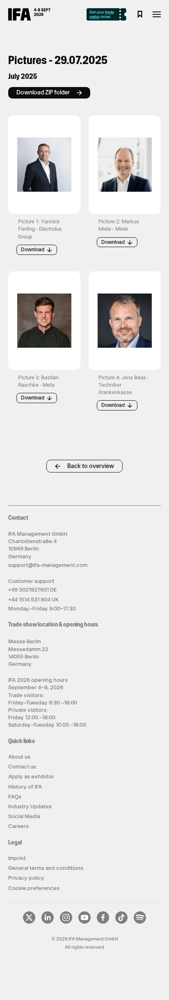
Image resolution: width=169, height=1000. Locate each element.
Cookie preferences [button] (33, 888)
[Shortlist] (139, 14)
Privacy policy (26, 878)
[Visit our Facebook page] (103, 922)
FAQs (14, 797)
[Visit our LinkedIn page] (47, 922)
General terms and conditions (45, 868)
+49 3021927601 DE (32, 590)
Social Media (24, 816)
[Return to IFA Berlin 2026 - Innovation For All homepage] (29, 18)
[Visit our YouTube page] (84, 922)
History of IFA (25, 787)
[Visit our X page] (29, 922)
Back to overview (90, 466)
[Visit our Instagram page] (66, 922)
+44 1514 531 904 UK (33, 599)
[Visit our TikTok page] (121, 922)
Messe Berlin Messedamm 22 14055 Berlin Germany (28, 652)
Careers (18, 826)
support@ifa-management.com (47, 565)
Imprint (17, 858)
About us (19, 757)
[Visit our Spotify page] (140, 922)
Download (32, 249)
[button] (44, 164)
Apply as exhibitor (31, 776)
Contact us (22, 767)
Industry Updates (30, 806)
